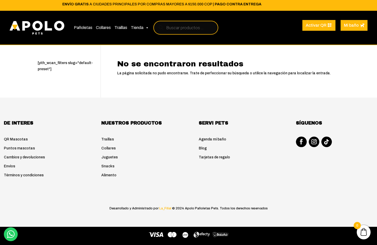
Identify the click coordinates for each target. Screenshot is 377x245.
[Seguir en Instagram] (314, 142)
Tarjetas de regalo (214, 157)
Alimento (108, 175)
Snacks (107, 166)
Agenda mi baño (212, 139)
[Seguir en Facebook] (301, 142)
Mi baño (351, 25)
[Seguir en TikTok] (326, 142)
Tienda (137, 27)
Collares (103, 27)
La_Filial (165, 208)
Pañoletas (83, 27)
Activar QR (316, 25)
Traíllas (120, 27)
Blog (203, 148)
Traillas (107, 139)
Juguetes (109, 157)
